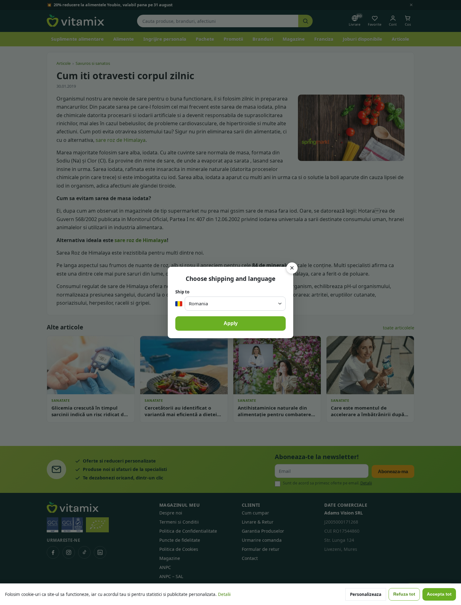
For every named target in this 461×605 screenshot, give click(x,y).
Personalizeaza (365, 594)
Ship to (182, 292)
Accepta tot (439, 594)
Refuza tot (404, 594)
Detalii (224, 594)
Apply (231, 323)
